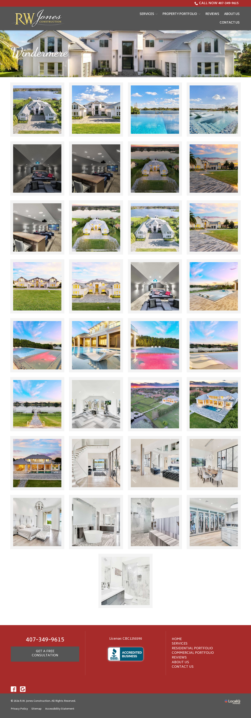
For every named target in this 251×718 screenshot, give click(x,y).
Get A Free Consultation (45, 653)
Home (177, 639)
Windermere (39, 52)
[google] (23, 689)
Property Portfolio (180, 14)
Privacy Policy (19, 709)
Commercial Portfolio (193, 653)
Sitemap (36, 709)
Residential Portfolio (192, 648)
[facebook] (13, 689)
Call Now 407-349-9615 (219, 3)
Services (147, 14)
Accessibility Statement (59, 709)
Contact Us (230, 23)
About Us (232, 14)
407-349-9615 (45, 640)
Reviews (212, 14)
